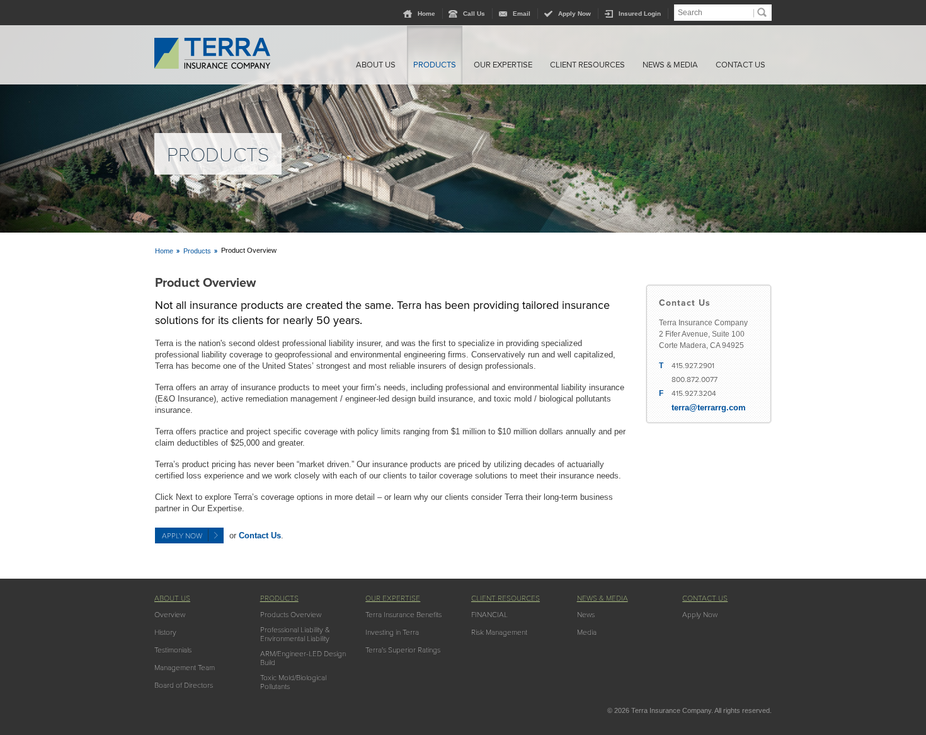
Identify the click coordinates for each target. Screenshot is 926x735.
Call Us (474, 13)
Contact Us (740, 65)
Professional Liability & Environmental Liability (295, 634)
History (165, 632)
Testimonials (172, 649)
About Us (376, 65)
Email (521, 13)
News (586, 614)
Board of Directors (183, 685)
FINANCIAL (489, 614)
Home (426, 13)
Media (587, 632)
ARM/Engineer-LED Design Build (303, 658)
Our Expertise (503, 65)
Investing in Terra (392, 632)
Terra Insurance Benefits (403, 614)
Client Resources (587, 65)
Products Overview (290, 614)
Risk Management (499, 632)
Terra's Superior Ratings (402, 649)
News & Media (670, 65)
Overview (169, 614)
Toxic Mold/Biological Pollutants (293, 682)
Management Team (184, 667)
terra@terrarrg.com (709, 407)
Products (434, 65)
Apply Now (574, 13)
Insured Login (640, 13)
